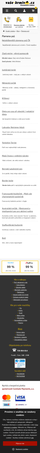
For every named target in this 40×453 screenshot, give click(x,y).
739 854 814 (7, 27)
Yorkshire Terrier (9, 142)
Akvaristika (20, 318)
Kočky (21, 310)
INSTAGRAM (21, 376)
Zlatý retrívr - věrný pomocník (15, 53)
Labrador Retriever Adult (13, 127)
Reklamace (20, 292)
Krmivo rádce (21, 332)
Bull (4, 238)
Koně (20, 313)
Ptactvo (20, 323)
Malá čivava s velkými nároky (15, 155)
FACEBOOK (21, 374)
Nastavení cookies (22, 449)
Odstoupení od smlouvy (20, 300)
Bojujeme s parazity (21, 337)
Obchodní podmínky (20, 290)
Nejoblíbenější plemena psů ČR (16, 40)
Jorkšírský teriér (9, 69)
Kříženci (5, 98)
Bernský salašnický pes (12, 168)
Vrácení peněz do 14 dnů (20, 295)
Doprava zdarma (19, 25)
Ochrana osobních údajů (20, 297)
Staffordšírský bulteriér (12, 225)
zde (32, 438)
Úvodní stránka (10, 31)
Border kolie (7, 180)
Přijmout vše (20, 443)
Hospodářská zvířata (20, 320)
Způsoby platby (20, 287)
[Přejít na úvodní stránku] (20, 3)
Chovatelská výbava (20, 340)
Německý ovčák (9, 83)
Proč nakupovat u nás (20, 282)
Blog (18, 31)
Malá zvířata (21, 315)
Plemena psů (25, 31)
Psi (21, 308)
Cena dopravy (20, 285)
